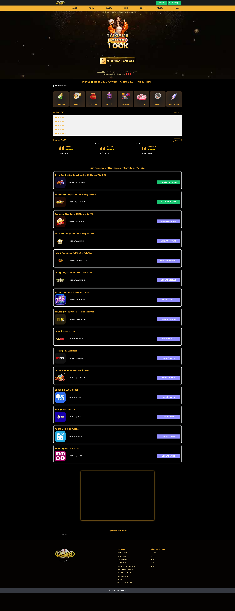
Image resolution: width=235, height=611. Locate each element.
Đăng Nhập (174, 3)
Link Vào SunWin (168, 221)
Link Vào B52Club (168, 280)
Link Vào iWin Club (168, 260)
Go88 (56, 8)
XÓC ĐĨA (93, 104)
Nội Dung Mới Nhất (117, 530)
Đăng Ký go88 (122, 556)
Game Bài (73, 8)
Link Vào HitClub (168, 241)
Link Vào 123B (168, 417)
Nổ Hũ (126, 8)
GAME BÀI (61, 104)
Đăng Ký (162, 3)
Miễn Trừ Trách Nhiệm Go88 (126, 569)
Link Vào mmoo (168, 456)
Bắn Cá (142, 8)
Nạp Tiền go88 (122, 559)
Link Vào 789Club (168, 300)
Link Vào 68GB (168, 378)
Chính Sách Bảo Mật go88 (125, 573)
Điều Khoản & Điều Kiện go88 (126, 566)
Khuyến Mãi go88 (123, 576)
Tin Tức (160, 8)
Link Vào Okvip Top (168, 182)
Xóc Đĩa (109, 8)
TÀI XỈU (77, 104)
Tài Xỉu (91, 8)
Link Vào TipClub (168, 319)
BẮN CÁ (125, 104)
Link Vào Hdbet (168, 358)
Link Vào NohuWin (168, 202)
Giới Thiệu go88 (122, 553)
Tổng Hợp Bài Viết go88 (125, 583)
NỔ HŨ (109, 104)
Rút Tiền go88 (122, 563)
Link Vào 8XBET (168, 397)
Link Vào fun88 (168, 436)
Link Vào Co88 (168, 339)
